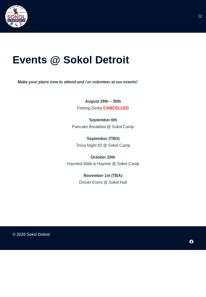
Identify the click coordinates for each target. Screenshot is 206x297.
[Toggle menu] (200, 16)
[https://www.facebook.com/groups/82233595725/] (191, 241)
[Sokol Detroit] (16, 16)
